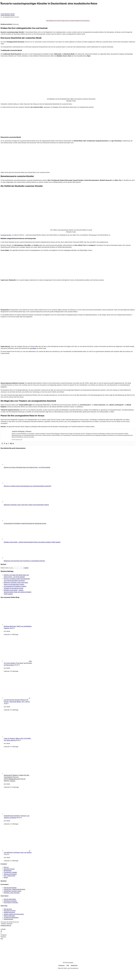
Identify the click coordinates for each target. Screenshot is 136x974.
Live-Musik (33, 348)
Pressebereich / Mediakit (10, 872)
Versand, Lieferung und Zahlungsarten (14, 914)
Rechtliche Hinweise (9, 869)
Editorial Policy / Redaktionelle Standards (14, 889)
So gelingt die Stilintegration (11, 917)
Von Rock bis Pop (6, 235)
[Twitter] (9, 443)
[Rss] (13, 443)
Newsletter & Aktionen (10, 910)
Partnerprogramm (8, 919)
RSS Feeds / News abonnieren (12, 892)
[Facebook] (4, 443)
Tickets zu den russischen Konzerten (67, 419)
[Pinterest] (11, 443)
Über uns (6, 867)
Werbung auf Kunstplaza (10, 874)
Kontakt (6, 877)
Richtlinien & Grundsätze (10, 901)
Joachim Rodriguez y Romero (8, 13)
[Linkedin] (6, 443)
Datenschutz (74, 965)
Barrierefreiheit (7, 870)
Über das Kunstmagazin (10, 887)
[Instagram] (2, 443)
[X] (1, 931)
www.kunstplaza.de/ (17, 439)
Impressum (62, 965)
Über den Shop (8, 909)
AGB (68, 965)
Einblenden (15, 24)
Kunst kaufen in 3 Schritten (11, 902)
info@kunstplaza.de (6, 925)
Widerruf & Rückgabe (9, 915)
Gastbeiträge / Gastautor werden (12, 891)
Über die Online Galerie (10, 899)
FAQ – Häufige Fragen (9, 875)
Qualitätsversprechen (9, 912)
